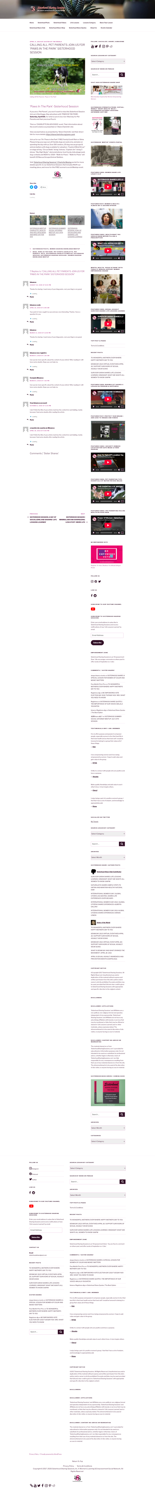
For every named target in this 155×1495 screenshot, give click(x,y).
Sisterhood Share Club (37, 28)
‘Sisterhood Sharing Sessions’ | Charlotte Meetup (53, 162)
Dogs (35, 252)
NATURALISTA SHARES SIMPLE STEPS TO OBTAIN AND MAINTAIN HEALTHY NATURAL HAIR (106, 887)
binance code (35, 305)
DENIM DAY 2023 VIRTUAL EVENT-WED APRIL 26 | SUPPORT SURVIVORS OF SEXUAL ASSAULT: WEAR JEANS (107, 366)
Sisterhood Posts (44, 23)
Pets (43, 253)
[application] (108, 186)
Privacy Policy (34, 1454)
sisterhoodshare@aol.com (38, 1255)
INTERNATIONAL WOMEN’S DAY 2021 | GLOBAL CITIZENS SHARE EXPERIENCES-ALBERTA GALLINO (108, 904)
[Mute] (119, 194)
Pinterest (35, 1174)
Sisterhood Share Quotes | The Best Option (101, 1285)
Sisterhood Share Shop (57, 28)
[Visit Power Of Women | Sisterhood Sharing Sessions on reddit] (95, 596)
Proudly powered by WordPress (51, 1454)
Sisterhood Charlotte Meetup (59, 253)
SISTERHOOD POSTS (41, 249)
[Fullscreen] (122, 194)
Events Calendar (106, 28)
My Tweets (94, 821)
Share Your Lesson (106, 23)
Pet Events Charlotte (63, 252)
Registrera (94, 701)
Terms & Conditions (97, 346)
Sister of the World (53, 41)
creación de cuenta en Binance (42, 428)
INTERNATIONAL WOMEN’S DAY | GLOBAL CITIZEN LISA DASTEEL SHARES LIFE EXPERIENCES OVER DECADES (106, 896)
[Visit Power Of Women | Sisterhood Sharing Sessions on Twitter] (99, 582)
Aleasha (95, 777)
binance (33, 282)
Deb (94, 747)
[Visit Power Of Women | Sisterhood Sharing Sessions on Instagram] (92, 582)
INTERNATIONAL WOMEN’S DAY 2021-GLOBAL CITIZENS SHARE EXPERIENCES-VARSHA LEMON (107, 913)
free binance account (38, 403)
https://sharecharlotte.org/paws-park (60, 134)
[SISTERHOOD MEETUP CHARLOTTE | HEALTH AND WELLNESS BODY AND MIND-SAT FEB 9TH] (38, 220)
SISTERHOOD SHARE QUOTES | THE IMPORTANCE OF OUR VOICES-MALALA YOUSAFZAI (107, 704)
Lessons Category (89, 23)
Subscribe (97, 643)
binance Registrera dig (98, 710)
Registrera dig (95, 693)
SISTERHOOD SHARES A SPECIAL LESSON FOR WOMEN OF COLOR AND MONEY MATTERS (108, 678)
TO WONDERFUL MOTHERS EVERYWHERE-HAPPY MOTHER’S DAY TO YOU (107, 686)
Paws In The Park (45, 252)
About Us (93, 28)
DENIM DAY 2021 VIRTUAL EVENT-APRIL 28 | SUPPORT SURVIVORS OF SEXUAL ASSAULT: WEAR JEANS (107, 944)
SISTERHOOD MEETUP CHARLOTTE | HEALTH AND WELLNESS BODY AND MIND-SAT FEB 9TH (38, 232)
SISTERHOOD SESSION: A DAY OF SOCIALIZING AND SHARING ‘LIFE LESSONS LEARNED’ (75, 232)
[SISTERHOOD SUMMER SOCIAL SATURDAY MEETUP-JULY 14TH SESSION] (57, 220)
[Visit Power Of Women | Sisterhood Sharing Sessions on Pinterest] (95, 582)
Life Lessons (74, 23)
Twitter (34, 1180)
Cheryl (95, 790)
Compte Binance (36, 378)
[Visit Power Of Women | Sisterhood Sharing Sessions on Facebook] (92, 596)
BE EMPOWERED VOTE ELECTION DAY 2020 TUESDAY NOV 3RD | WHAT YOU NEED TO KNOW (108, 695)
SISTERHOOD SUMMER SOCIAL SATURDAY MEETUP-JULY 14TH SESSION (106, 718)
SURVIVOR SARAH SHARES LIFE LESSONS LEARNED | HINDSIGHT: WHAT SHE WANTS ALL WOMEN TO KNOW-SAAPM (107, 375)
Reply (32, 297)
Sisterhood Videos (60, 23)
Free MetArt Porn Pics (98, 684)
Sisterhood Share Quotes (77, 28)
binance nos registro (38, 353)
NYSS (95, 763)
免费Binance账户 (96, 716)
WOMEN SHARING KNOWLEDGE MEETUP (65, 249)
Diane (95, 806)
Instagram (35, 1169)
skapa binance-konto (98, 675)
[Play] (94, 194)
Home (32, 23)
